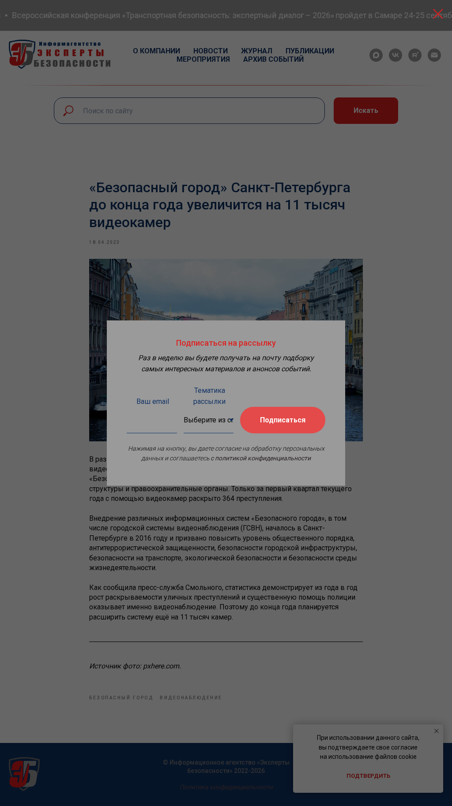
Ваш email (152, 401)
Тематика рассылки (209, 395)
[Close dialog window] (438, 13)
